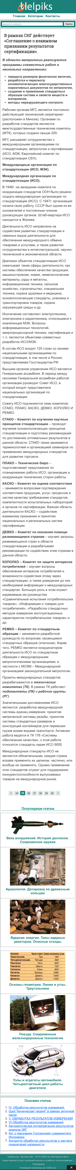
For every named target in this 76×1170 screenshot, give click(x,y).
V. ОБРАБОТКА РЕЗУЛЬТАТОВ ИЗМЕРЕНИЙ (41, 1118)
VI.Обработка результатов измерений (36, 1122)
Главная (19, 16)
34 (16, 793)
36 (28, 793)
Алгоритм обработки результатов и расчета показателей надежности (40, 1142)
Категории (35, 16)
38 (40, 793)
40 (52, 793)
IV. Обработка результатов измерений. (37, 1107)
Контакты (53, 16)
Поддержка (38, 1164)
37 (34, 793)
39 (46, 793)
